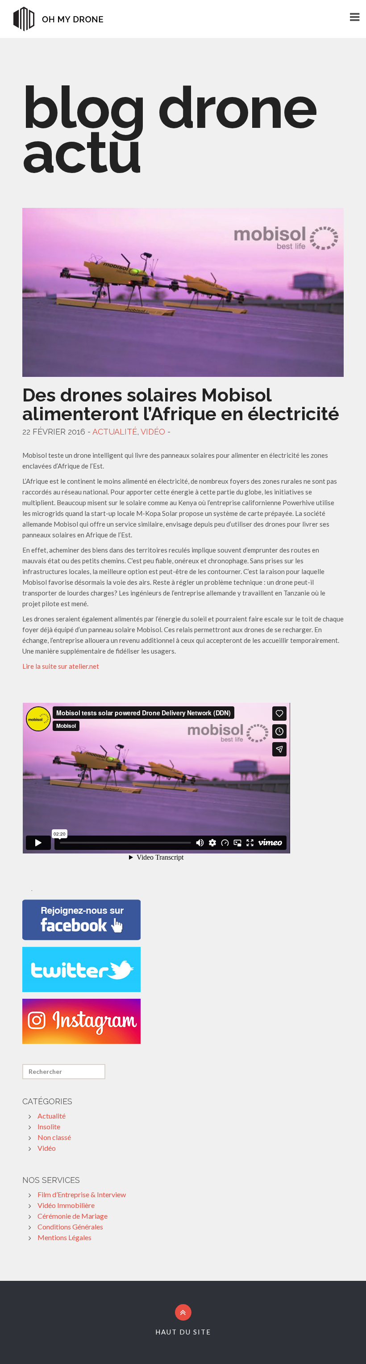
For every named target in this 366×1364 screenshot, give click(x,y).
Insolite (48, 1126)
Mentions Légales (64, 1237)
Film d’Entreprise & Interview (81, 1194)
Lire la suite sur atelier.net (60, 666)
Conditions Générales (70, 1226)
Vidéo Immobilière (66, 1205)
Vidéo (153, 431)
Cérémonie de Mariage (72, 1216)
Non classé (54, 1137)
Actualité (114, 431)
